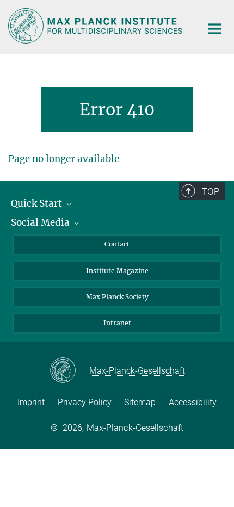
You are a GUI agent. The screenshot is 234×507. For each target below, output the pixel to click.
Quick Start (37, 203)
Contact (117, 244)
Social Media (41, 222)
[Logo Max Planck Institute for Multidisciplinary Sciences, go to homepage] (96, 26)
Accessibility (193, 402)
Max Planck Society (117, 297)
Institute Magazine (117, 271)
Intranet (117, 323)
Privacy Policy (85, 402)
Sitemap (140, 402)
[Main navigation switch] (214, 29)
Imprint (31, 402)
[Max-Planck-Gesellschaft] (69, 371)
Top (210, 191)
